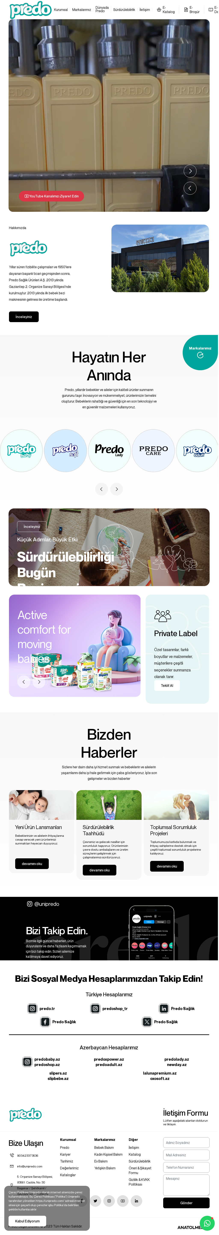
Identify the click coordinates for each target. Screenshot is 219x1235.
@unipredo (46, 904)
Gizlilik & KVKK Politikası (139, 1181)
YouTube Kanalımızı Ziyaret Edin (54, 196)
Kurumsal (61, 10)
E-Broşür (195, 9)
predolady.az (176, 1059)
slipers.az (58, 1073)
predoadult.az (109, 1064)
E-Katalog (169, 9)
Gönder (186, 1203)
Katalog (135, 1154)
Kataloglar (68, 1175)
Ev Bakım (101, 1161)
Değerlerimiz (69, 1168)
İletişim (145, 10)
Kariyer (65, 1154)
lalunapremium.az (160, 1073)
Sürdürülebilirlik (124, 10)
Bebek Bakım (104, 1147)
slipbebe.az (58, 1078)
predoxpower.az (109, 1059)
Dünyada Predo (102, 9)
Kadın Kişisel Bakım (108, 1154)
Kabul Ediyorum (27, 1221)
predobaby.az (47, 1059)
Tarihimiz (66, 1161)
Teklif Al (167, 685)
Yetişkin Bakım (104, 1168)
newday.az (177, 1064)
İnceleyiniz (24, 317)
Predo (64, 1147)
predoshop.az (47, 1064)
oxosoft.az (160, 1078)
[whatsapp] (207, 1223)
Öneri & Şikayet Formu (140, 1170)
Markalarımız (81, 10)
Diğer (133, 1139)
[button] (190, 188)
